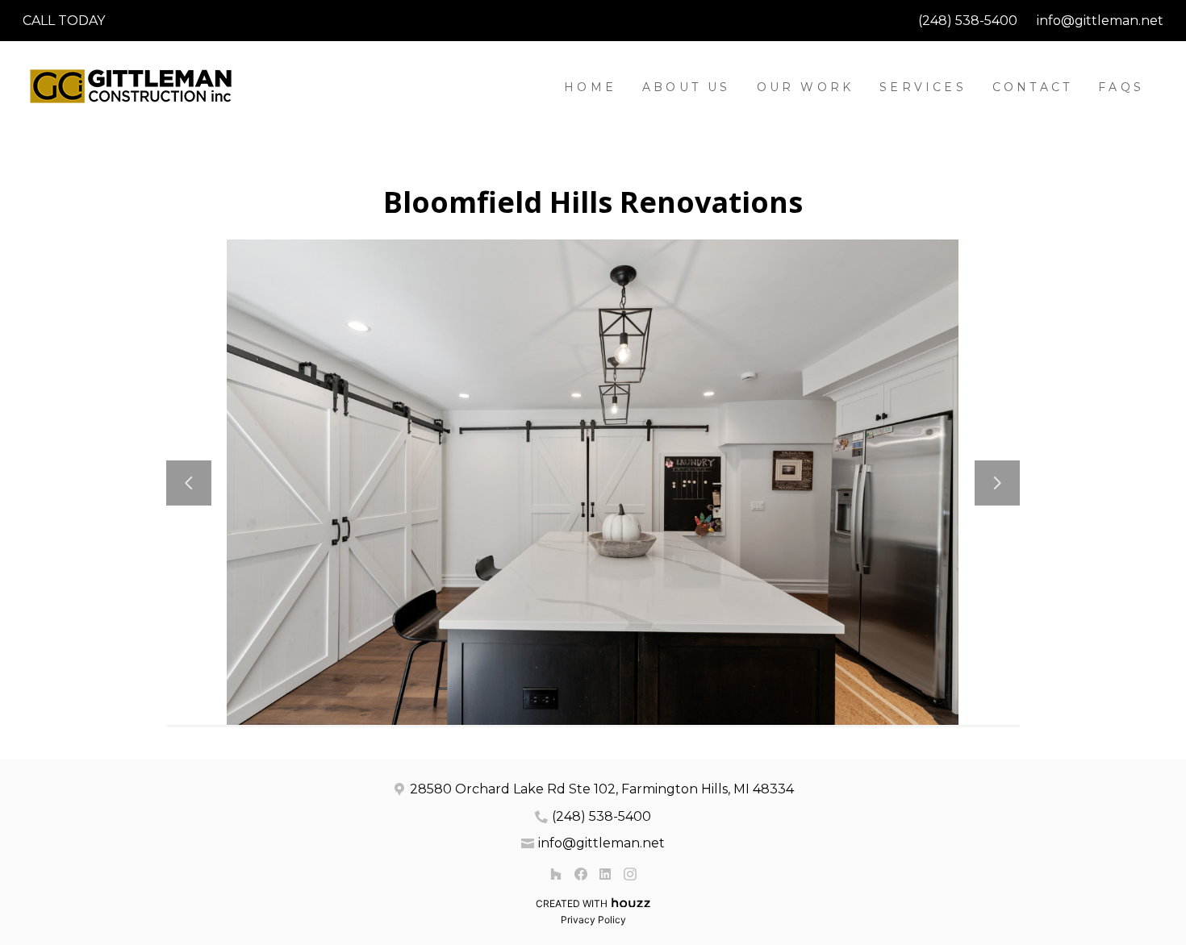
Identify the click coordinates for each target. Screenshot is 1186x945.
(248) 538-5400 (967, 20)
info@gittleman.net (1100, 20)
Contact (1032, 87)
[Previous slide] (188, 483)
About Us (686, 87)
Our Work (805, 87)
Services (923, 87)
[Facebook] (580, 874)
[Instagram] (630, 874)
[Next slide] (997, 483)
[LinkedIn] (605, 874)
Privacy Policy (593, 920)
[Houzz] (555, 874)
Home (590, 87)
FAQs (1121, 87)
